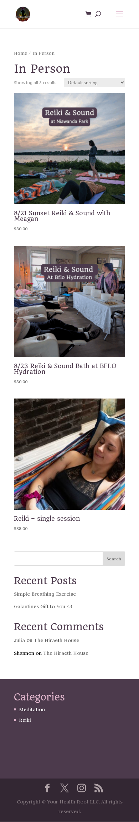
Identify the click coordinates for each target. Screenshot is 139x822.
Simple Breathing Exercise (45, 594)
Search (114, 558)
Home (20, 53)
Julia (19, 640)
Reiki (25, 720)
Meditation (32, 709)
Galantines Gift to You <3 (43, 606)
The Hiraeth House (56, 640)
